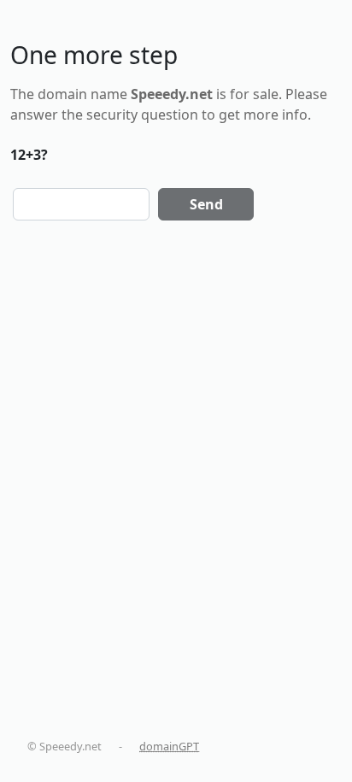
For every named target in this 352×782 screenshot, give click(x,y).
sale (266, 94)
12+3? (29, 154)
